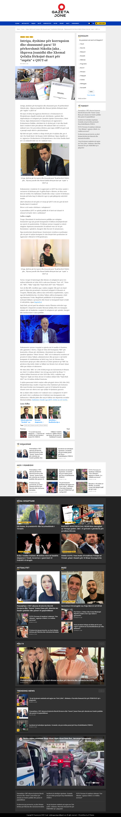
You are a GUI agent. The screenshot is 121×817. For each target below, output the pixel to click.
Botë (39, 23)
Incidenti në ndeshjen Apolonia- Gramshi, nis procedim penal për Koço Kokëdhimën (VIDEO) (65, 452)
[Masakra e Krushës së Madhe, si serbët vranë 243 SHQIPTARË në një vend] (81, 487)
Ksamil (82, 56)
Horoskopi (75, 23)
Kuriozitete (47, 23)
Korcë (82, 68)
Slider (31, 37)
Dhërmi (82, 60)
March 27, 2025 (62, 458)
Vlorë (82, 44)
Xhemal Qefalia (43, 425)
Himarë (82, 52)
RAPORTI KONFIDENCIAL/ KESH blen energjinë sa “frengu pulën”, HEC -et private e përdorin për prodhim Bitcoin (82, 528)
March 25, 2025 (93, 479)
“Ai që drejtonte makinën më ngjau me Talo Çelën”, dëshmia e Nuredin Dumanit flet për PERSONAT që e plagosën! (89, 144)
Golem (82, 80)
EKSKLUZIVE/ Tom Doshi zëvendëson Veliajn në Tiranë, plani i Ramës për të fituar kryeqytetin (81, 556)
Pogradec (83, 64)
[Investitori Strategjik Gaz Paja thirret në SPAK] (82, 587)
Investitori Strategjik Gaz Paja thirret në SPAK (81, 606)
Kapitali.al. (38, 302)
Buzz (69, 601)
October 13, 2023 (24, 63)
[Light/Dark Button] (90, 23)
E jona (17, 23)
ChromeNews (82, 815)
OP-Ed (55, 23)
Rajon (33, 23)
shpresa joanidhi (35, 425)
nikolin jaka (27, 425)
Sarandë (83, 87)
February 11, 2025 (78, 630)
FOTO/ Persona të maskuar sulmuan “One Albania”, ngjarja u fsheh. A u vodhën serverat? (89, 129)
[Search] (93, 23)
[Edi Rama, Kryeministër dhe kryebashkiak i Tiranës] (38, 514)
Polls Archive (82, 98)
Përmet (82, 72)
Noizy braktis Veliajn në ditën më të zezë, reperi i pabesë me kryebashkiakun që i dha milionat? (89, 626)
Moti (67, 23)
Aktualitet (25, 23)
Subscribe (102, 23)
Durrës (82, 48)
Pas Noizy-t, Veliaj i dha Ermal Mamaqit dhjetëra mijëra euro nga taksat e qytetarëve (87, 613)
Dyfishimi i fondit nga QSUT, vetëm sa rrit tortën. (50, 400)
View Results (91, 95)
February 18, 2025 (78, 617)
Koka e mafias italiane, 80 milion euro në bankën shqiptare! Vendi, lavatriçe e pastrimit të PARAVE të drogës (37, 557)
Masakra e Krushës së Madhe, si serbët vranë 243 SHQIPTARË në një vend (96, 486)
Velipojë (83, 76)
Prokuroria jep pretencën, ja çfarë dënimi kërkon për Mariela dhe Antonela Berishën (89, 136)
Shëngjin (83, 84)
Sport (62, 23)
